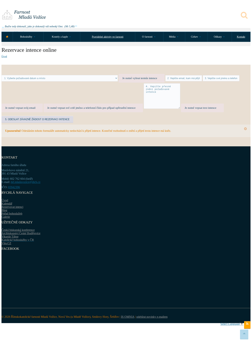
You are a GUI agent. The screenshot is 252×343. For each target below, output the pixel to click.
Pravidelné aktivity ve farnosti (107, 36)
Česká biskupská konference (18, 229)
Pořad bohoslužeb (11, 213)
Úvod (4, 56)
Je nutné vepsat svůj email (20, 107)
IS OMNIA (127, 316)
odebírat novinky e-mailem (152, 316)
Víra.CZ (6, 243)
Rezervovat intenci (12, 206)
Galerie (5, 216)
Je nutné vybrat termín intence (139, 78)
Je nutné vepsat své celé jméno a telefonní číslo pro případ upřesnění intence (91, 107)
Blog (4, 210)
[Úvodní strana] (7, 37)
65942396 (14, 187)
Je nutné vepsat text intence (200, 107)
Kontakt (241, 36)
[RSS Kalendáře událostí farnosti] (247, 325)
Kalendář (6, 203)
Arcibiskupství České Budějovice (20, 233)
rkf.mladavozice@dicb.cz (25, 182)
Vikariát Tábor (9, 236)
